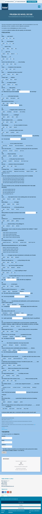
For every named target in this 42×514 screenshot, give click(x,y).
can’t (14, 199)
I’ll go (8, 209)
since (11, 103)
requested (17, 336)
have (4, 53)
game (13, 89)
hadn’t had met (31, 242)
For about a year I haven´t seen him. (10, 249)
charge (4, 291)
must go (4, 161)
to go (4, 286)
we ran (11, 150)
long (12, 262)
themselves (16, 313)
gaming (18, 89)
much (4, 74)
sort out (18, 326)
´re (10, 38)
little (4, 331)
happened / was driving (19, 171)
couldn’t (10, 161)
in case (9, 358)
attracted (10, 401)
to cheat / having (26, 387)
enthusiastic (21, 304)
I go (4, 209)
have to (9, 199)
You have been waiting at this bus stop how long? (13, 182)
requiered (24, 336)
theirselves (5, 313)
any (11, 79)
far (16, 262)
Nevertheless (23, 345)
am (3, 38)
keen (4, 304)
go (3, 98)
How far (11, 145)
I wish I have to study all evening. (10, 232)
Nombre (3, 436)
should (15, 127)
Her (12, 48)
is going (12, 132)
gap (8, 257)
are (13, 38)
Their (8, 48)
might (8, 277)
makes (8, 204)
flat (8, 380)
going (9, 155)
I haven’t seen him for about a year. (10, 250)
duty (9, 291)
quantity (19, 365)
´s (10, 43)
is (6, 38)
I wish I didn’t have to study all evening (11, 235)
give (4, 220)
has (8, 53)
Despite (17, 345)
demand (17, 257)
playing (8, 89)
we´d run (22, 150)
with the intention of (17, 358)
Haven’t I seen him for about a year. (10, 247)
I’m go (17, 209)
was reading (22, 111)
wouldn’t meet (23, 242)
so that (4, 358)
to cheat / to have (17, 387)
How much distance (19, 145)
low (11, 380)
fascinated (14, 304)
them (22, 313)
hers (15, 64)
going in (21, 155)
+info (11, 419)
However (5, 345)
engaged (16, 401)
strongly (4, 370)
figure (9, 365)
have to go (16, 161)
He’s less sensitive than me (9, 192)
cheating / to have (7, 387)
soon (4, 262)
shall (10, 127)
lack (12, 257)
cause (14, 350)
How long (5, 145)
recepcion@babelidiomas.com (8, 486)
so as (25, 358)
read (4, 111)
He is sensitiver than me (8, 193)
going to (4, 155)
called (4, 401)
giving (17, 220)
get (11, 166)
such (7, 272)
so (11, 272)
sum (14, 365)
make (4, 166)
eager (8, 304)
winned (8, 225)
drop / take (26, 408)
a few (17, 331)
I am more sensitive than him (9, 189)
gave (12, 220)
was (18, 98)
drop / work (11, 408)
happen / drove (29, 171)
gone (8, 116)
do (8, 166)
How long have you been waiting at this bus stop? (13, 181)
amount (4, 365)
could (4, 277)
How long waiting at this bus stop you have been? (13, 178)
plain (4, 380)
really (18, 370)
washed (13, 267)
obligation (22, 291)
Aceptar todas (21, 502)
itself (11, 313)
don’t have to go (24, 161)
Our (4, 48)
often (17, 74)
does (4, 204)
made (4, 267)
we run (16, 150)
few (8, 331)
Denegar (21, 505)
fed (8, 267)
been (4, 116)
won (13, 225)
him (11, 64)
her (7, 64)
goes (7, 132)
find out (12, 326)
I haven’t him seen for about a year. (10, 252)
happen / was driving (7, 171)
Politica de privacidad (4, 429)
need (4, 257)
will (3, 127)
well (8, 262)
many (8, 74)
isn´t (14, 69)
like (3, 272)
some (7, 79)
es (13, 58)
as (14, 272)
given (8, 220)
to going (17, 286)
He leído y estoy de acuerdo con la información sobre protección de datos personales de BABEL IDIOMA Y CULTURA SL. (20, 449)
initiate (19, 350)
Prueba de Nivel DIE (21, 1)
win (3, 225)
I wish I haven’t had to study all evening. (11, 237)
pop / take (5, 408)
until (7, 122)
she (3, 64)
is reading (9, 111)
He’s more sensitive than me (9, 190)
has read (16, 111)
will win (17, 225)
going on (15, 155)
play (4, 89)
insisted (11, 336)
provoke (4, 350)
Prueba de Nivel (10, 1)
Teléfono (4, 444)
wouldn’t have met (7, 242)
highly (13, 370)
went (7, 98)
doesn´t (13, 53)
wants (17, 204)
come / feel (19, 408)
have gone (12, 98)
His (16, 48)
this (6, 69)
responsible (15, 291)
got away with (25, 326)
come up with (6, 326)
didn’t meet (15, 242)
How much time (29, 145)
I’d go (12, 209)
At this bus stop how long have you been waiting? (13, 179)
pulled (21, 401)
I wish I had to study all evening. (10, 234)
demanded (5, 336)
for (15, 103)
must (4, 199)
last (7, 103)
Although (11, 345)
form (9, 350)
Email (3, 440)
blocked (18, 267)
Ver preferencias (21, 508)
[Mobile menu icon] (39, 7)
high (15, 380)
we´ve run (5, 150)
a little (12, 331)
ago (4, 103)
